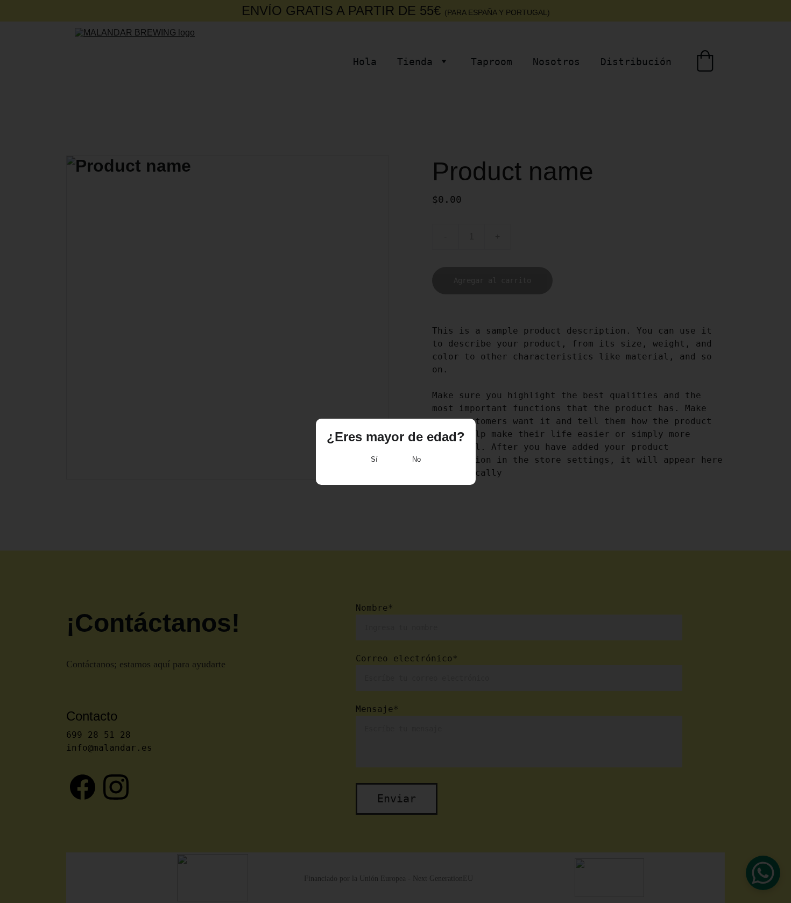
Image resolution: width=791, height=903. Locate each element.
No (416, 459)
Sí (374, 459)
